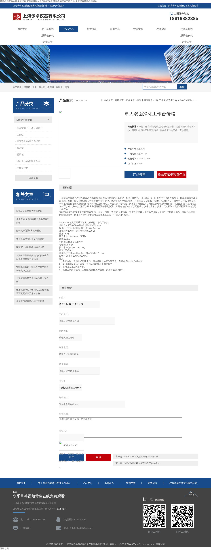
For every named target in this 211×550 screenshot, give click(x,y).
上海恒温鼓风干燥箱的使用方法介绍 (32, 280)
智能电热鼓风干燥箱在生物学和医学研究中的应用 (32, 269)
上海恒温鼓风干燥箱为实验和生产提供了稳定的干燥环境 (32, 257)
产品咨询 (139, 174)
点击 (48, 119)
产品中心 (69, 29)
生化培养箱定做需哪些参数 (29, 211)
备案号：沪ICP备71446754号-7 (125, 544)
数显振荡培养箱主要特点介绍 (30, 239)
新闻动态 (109, 483)
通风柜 (20, 154)
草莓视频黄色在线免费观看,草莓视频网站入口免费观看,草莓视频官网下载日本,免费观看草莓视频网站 (48, 1)
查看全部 (33, 178)
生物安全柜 (22, 167)
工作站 (20, 134)
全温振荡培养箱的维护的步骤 (30, 301)
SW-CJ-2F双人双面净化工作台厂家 (141, 456)
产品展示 (130, 100)
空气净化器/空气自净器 (28, 141)
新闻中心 (115, 29)
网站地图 (4, 548)
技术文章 (138, 29)
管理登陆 (160, 544)
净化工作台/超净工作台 (28, 161)
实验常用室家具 (24, 120)
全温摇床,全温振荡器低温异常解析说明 (32, 221)
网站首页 (22, 29)
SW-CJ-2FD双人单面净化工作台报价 (142, 463)
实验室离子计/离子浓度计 (30, 128)
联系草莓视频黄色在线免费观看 (183, 5)
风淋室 (20, 148)
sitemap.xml (148, 544)
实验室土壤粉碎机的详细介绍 (30, 247)
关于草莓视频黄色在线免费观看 (47, 35)
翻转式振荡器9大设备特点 (28, 230)
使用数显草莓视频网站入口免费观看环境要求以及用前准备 (32, 291)
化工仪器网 (61, 509)
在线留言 (161, 5)
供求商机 (92, 29)
